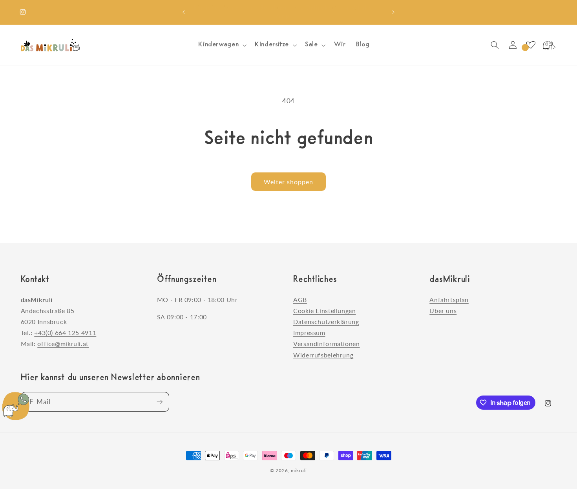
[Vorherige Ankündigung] (183, 12)
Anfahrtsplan (449, 299)
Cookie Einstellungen (324, 310)
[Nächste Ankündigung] (393, 12)
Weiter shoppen (289, 181)
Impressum (309, 332)
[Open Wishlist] (531, 45)
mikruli (299, 470)
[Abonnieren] (159, 401)
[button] (222, 45)
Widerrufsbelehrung (323, 355)
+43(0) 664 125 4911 (65, 332)
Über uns (442, 310)
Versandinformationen (326, 343)
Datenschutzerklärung (326, 321)
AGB (300, 299)
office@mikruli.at (63, 343)
